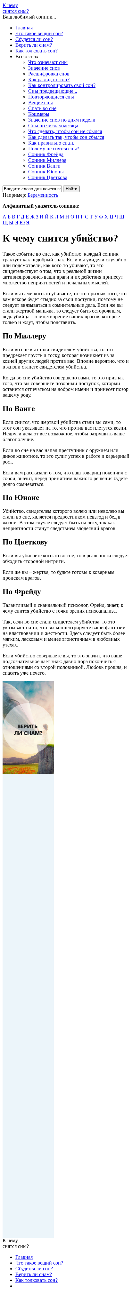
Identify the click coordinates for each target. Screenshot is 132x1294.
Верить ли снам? (33, 45)
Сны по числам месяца (53, 125)
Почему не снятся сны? (53, 148)
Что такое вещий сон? (39, 33)
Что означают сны (48, 62)
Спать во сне (42, 108)
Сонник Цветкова (47, 177)
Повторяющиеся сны (51, 96)
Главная (24, 27)
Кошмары (38, 114)
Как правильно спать (51, 143)
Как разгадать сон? (49, 79)
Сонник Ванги (44, 166)
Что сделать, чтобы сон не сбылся (65, 131)
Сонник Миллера (47, 160)
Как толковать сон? (36, 50)
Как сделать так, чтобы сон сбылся (66, 137)
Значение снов (44, 68)
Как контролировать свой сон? (61, 85)
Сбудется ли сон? (34, 39)
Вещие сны (40, 102)
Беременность (43, 195)
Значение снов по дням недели (61, 120)
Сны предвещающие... (52, 91)
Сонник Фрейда (45, 154)
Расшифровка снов (49, 73)
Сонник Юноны (46, 171)
